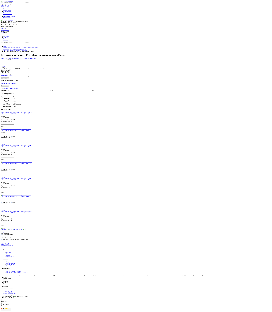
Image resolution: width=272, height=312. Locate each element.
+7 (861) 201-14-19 (5, 6)
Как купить (6, 36)
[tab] (10, 88)
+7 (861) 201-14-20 (5, 5)
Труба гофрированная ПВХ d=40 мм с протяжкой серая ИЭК (15, 130)
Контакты (5, 40)
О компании (6, 12)
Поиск (27, 2)
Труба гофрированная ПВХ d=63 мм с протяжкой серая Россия (16, 163)
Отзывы (8, 255)
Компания (8, 252)
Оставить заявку (7, 17)
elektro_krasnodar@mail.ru (7, 75)
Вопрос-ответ (9, 262)
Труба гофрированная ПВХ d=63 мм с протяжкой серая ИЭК (15, 146)
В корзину (3, 66)
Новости (5, 38)
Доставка (5, 37)
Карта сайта (9, 265)
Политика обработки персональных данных (17, 272)
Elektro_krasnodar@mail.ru (9, 16)
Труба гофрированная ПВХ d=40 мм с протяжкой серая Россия (16, 212)
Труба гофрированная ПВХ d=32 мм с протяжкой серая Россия (16, 113)
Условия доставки (10, 264)
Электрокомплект (5, 232)
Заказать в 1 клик (5, 78)
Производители (7, 11)
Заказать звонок (4, 85)
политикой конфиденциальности (9, 83)
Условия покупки (10, 263)
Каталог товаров (7, 10)
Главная (5, 8)
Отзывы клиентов (7, 14)
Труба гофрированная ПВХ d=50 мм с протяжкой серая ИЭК (15, 196)
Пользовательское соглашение (13, 271)
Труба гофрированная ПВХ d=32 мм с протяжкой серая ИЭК (15, 179)
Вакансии (8, 253)
